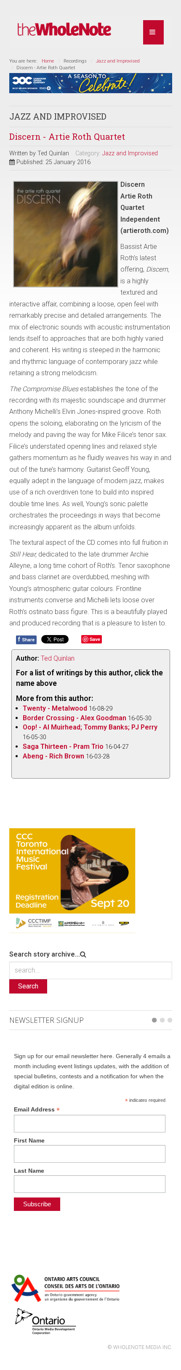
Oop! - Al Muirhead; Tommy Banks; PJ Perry (90, 727)
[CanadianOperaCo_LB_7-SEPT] (90, 82)
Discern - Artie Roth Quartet (67, 136)
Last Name (29, 1170)
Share (26, 639)
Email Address (37, 1110)
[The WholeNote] (65, 30)
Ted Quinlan (58, 658)
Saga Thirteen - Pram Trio (63, 746)
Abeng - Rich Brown (53, 756)
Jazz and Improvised (118, 61)
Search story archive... (44, 954)
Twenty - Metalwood (55, 708)
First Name (29, 1140)
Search (28, 986)
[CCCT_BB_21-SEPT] (72, 880)
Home (48, 61)
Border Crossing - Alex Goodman (74, 718)
